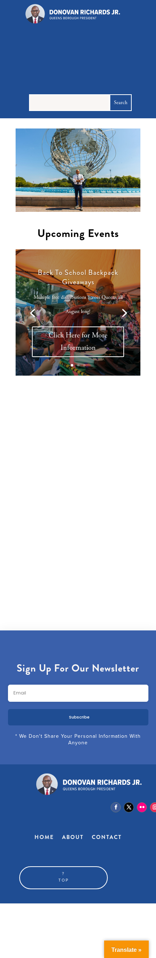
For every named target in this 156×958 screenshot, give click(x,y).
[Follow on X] (129, 807)
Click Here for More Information (78, 341)
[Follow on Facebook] (116, 807)
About (73, 837)
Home (44, 837)
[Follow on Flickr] (142, 807)
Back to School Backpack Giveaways (78, 277)
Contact (107, 837)
